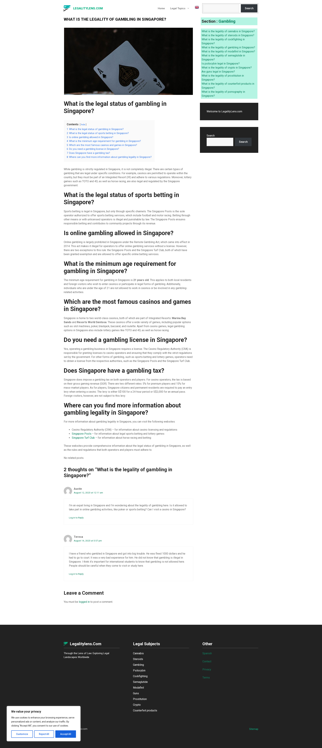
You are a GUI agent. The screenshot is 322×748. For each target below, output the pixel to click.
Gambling (227, 21)
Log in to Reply (76, 517)
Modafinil (138, 687)
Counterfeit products (145, 710)
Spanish (207, 653)
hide (83, 124)
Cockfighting (140, 676)
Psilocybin (139, 670)
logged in (84, 601)
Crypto (137, 704)
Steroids (138, 659)
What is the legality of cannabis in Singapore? (228, 31)
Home (161, 8)
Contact (206, 661)
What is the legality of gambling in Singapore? (228, 47)
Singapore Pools (81, 433)
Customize (22, 734)
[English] (195, 8)
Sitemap (253, 729)
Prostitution (140, 699)
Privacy (206, 669)
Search (249, 8)
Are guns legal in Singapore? (218, 71)
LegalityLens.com (88, 8)
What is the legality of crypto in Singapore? (227, 67)
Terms (206, 677)
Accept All (65, 734)
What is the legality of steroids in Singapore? (228, 35)
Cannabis (138, 653)
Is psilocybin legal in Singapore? (221, 63)
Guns (136, 693)
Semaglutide (140, 682)
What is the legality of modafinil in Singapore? (228, 51)
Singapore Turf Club (83, 437)
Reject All (44, 734)
